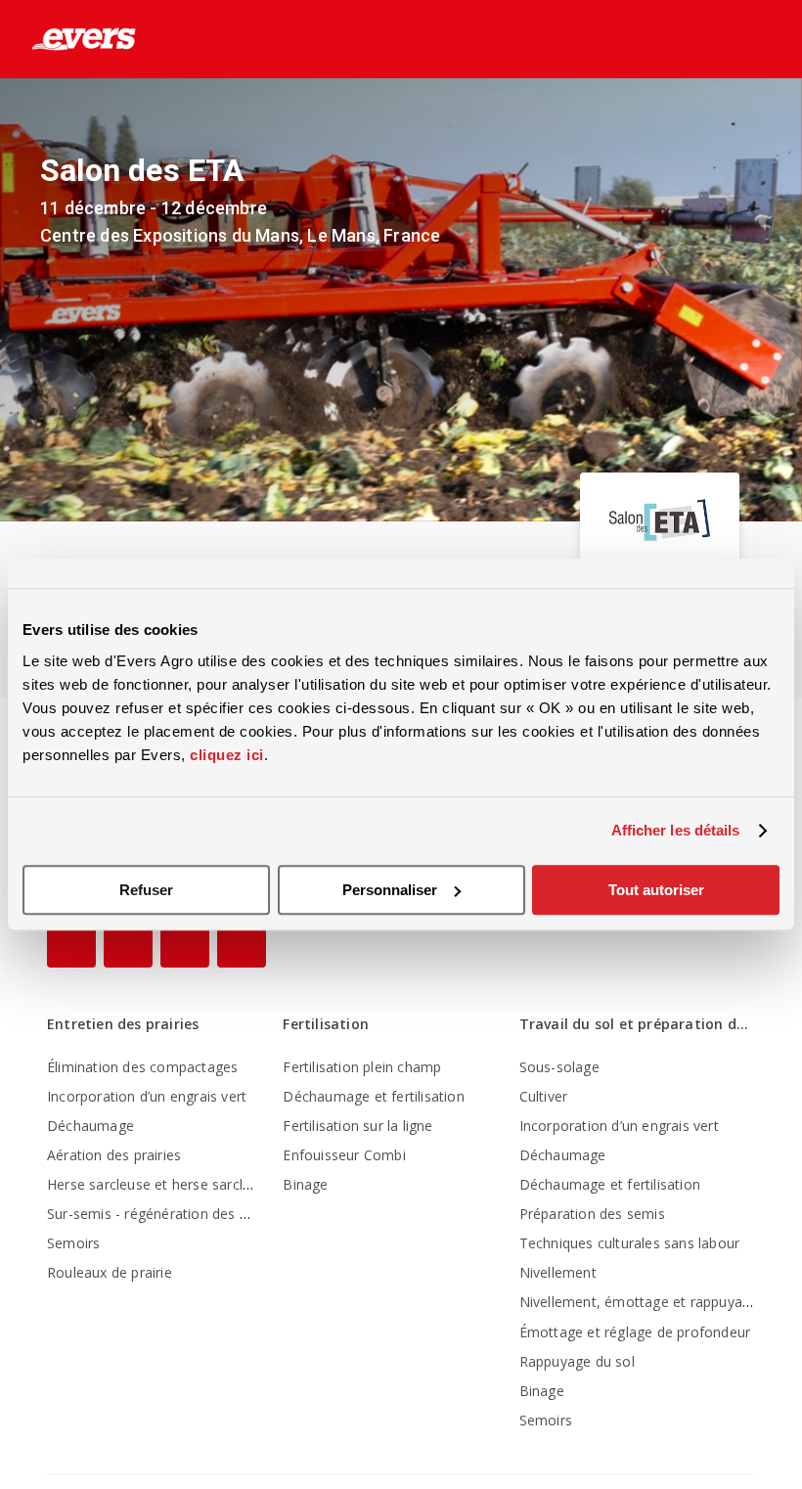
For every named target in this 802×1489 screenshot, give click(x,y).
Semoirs (73, 1243)
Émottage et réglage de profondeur (635, 1332)
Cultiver (543, 1096)
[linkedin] (241, 943)
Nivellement (558, 1272)
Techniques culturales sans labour (629, 1243)
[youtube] (184, 943)
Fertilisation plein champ (362, 1067)
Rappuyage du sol (577, 1361)
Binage (305, 1184)
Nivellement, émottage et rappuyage (639, 1301)
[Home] (68, 39)
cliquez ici (227, 754)
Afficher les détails (675, 830)
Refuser (146, 889)
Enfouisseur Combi (344, 1155)
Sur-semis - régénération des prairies (167, 1213)
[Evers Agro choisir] (731, 40)
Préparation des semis (592, 1213)
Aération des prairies (114, 1155)
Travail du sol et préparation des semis (637, 1024)
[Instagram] (128, 943)
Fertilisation (326, 1024)
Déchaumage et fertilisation (373, 1096)
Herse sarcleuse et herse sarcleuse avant (180, 1184)
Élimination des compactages (142, 1067)
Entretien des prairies (123, 1024)
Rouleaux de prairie (109, 1272)
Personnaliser (389, 889)
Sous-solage (559, 1067)
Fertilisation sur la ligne (357, 1125)
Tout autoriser (656, 889)
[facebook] (71, 943)
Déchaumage (90, 1125)
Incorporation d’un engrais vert (146, 1096)
